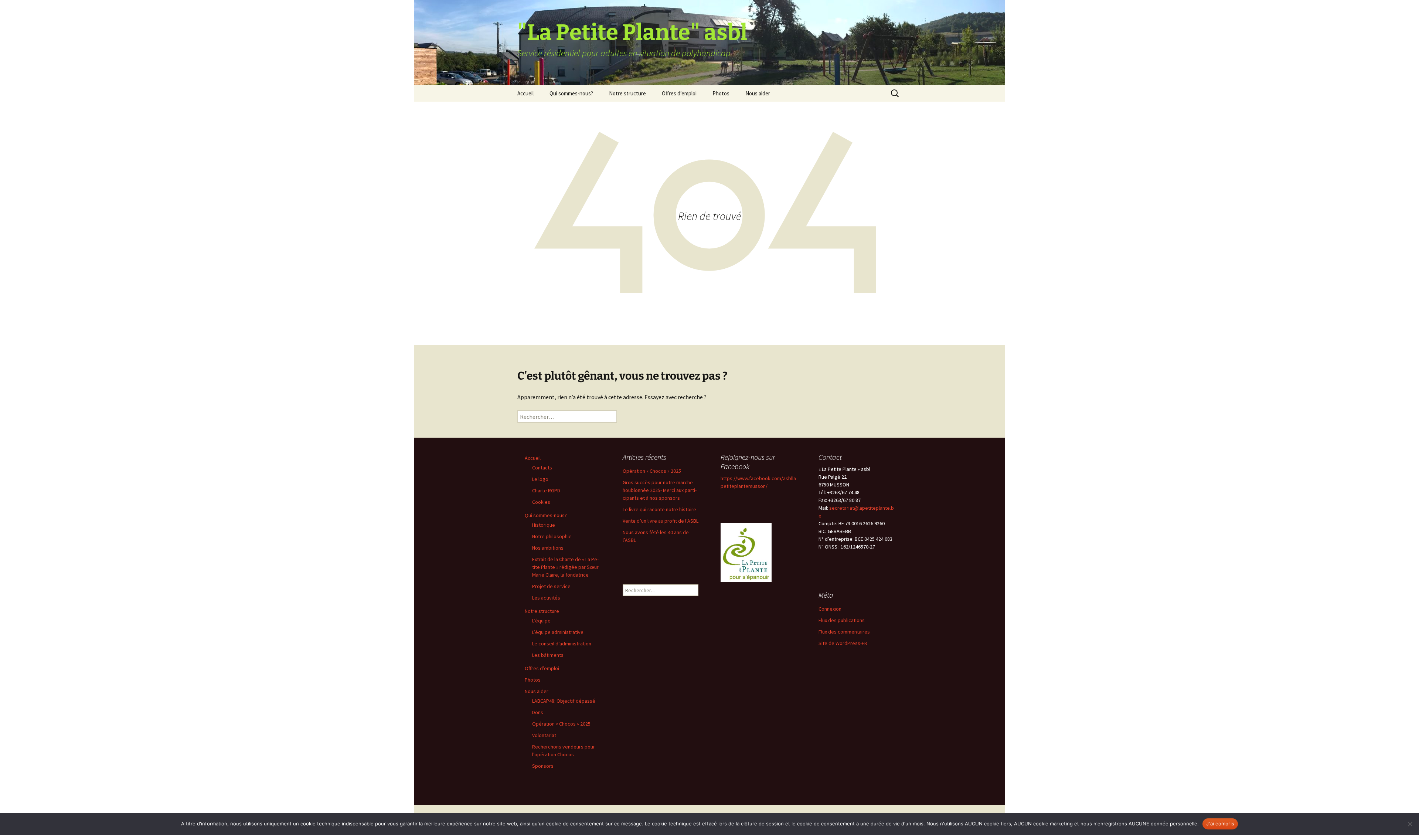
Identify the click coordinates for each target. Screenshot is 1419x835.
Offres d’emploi (679, 93)
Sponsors (543, 766)
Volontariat (544, 735)
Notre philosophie (552, 536)
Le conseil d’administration (561, 643)
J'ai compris (1220, 823)
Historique (543, 525)
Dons (537, 712)
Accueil (525, 93)
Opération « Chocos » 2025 (561, 723)
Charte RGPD (546, 490)
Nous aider (757, 93)
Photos (720, 93)
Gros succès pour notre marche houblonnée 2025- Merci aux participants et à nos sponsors (660, 490)
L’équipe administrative (557, 632)
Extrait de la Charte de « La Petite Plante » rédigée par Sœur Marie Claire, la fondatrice (565, 567)
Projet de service (551, 586)
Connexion (830, 608)
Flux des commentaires (844, 631)
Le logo (540, 479)
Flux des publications (842, 620)
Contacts (542, 467)
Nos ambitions (548, 547)
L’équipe (541, 620)
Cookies (541, 502)
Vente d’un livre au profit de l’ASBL (660, 520)
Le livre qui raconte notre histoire (659, 509)
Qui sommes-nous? (571, 93)
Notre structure (627, 93)
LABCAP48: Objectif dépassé (563, 700)
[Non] (1409, 824)
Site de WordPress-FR (843, 643)
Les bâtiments (548, 655)
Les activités (546, 597)
